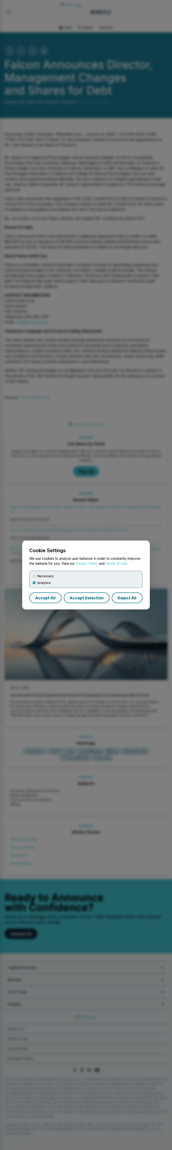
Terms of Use (116, 563)
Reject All (127, 598)
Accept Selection (87, 598)
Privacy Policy (87, 563)
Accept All (45, 598)
